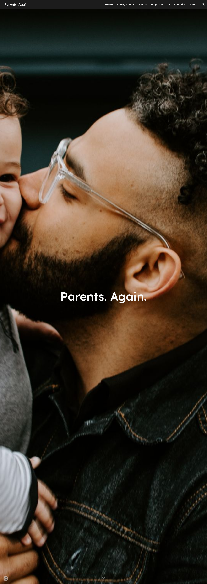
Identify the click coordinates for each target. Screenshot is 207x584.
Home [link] (109, 4)
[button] (203, 4)
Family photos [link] (125, 4)
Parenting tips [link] (176, 4)
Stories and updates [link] (151, 4)
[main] (103, 296)
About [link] (193, 4)
